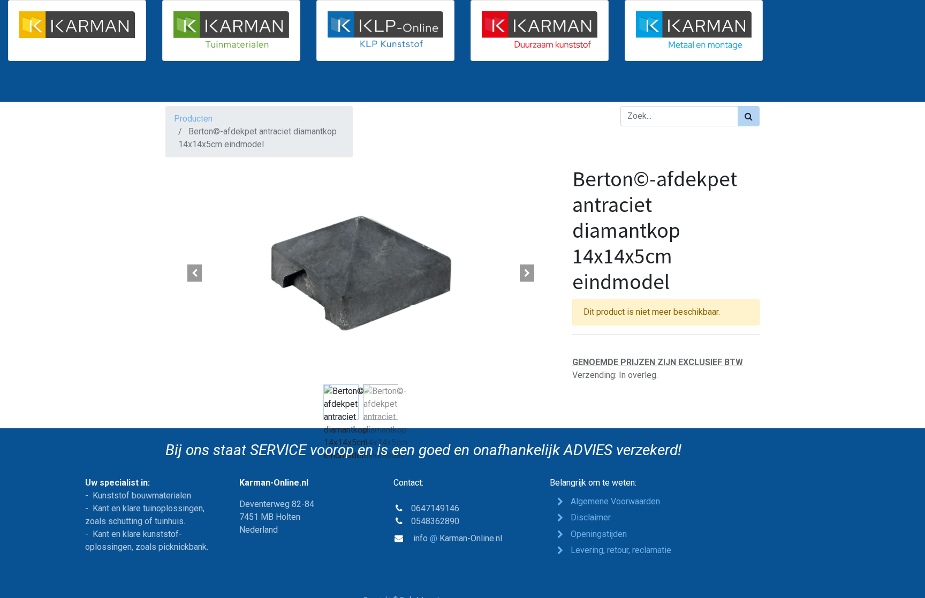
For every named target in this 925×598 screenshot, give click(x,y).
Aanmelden (730, 85)
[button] (194, 273)
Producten (193, 118)
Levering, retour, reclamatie (622, 550)
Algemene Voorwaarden (615, 501)
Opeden (599, 534)
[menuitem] (194, 85)
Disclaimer (591, 517)
